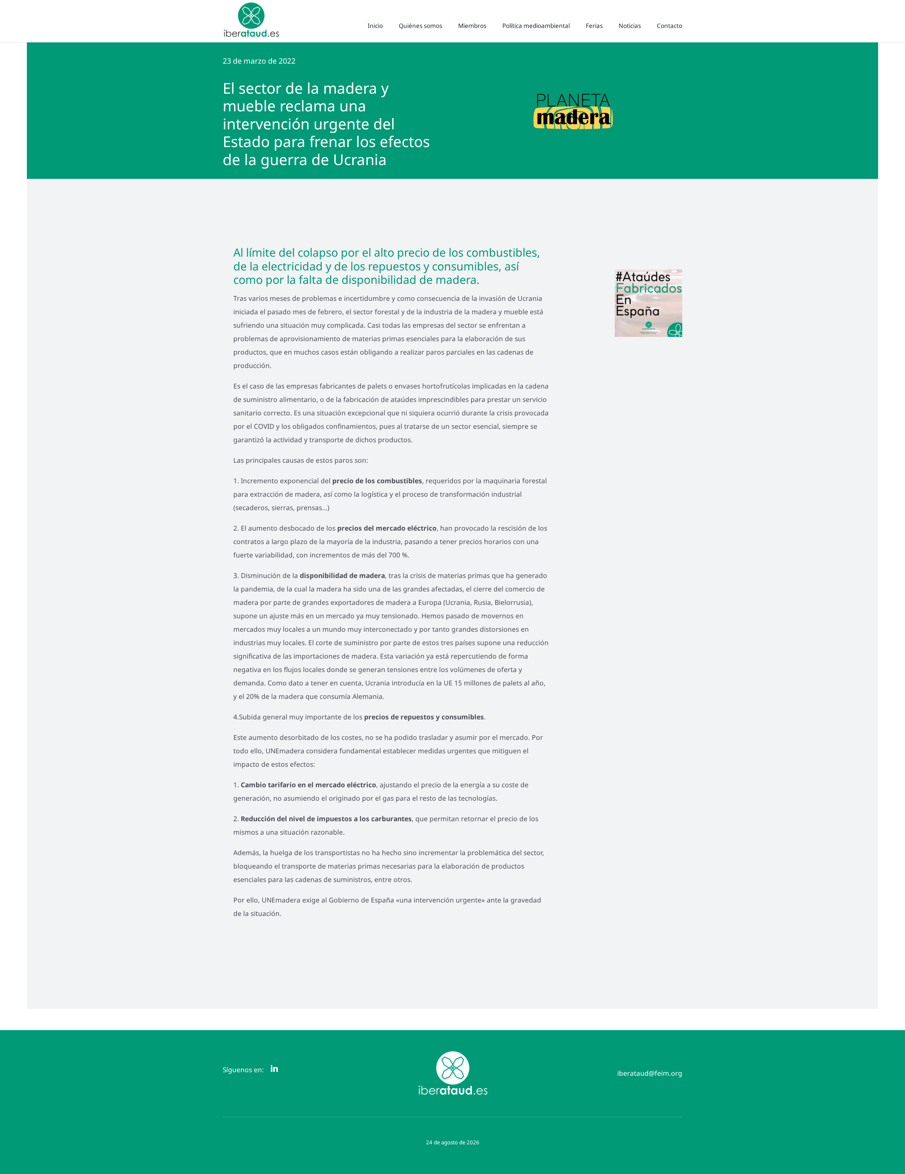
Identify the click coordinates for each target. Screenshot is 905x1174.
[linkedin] (274, 1068)
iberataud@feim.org (649, 1073)
